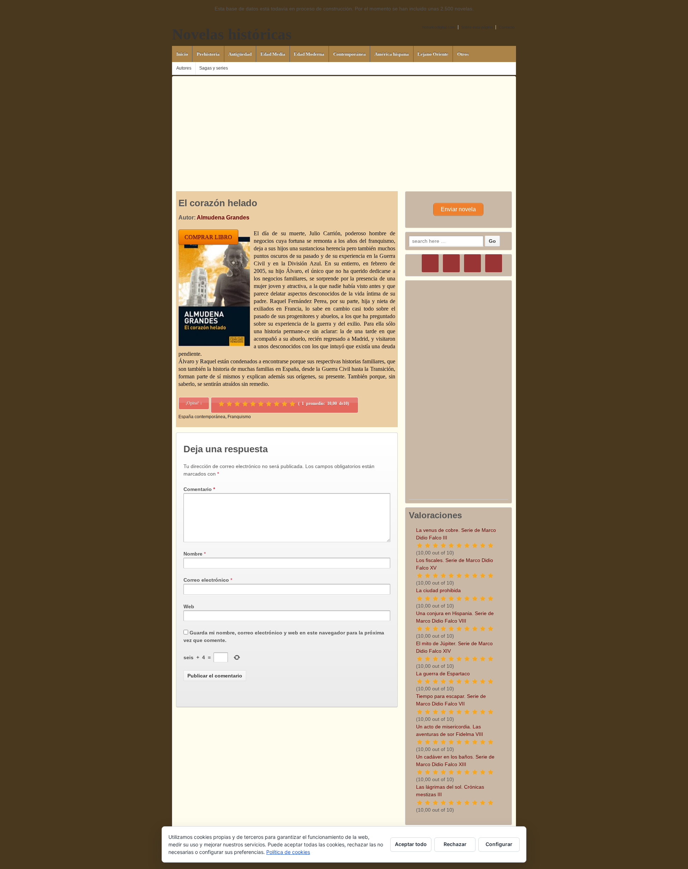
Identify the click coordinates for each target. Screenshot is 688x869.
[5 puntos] (253, 404)
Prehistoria (208, 54)
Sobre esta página (477, 27)
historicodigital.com (438, 27)
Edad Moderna (309, 54)
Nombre (192, 554)
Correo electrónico (206, 580)
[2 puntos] (229, 404)
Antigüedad (240, 54)
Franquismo (239, 416)
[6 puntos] (260, 404)
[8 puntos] (276, 404)
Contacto (507, 27)
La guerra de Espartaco (443, 673)
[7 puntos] (268, 404)
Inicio (182, 54)
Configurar (499, 844)
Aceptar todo (411, 844)
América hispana (391, 54)
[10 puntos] (292, 404)
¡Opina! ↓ (194, 403)
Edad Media (273, 54)
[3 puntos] (237, 404)
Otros (463, 54)
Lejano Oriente (432, 54)
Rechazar (455, 844)
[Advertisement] (344, 126)
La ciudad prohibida (438, 590)
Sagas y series (213, 68)
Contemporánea (349, 54)
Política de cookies (288, 852)
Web (188, 606)
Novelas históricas (232, 34)
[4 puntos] (245, 404)
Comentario (199, 489)
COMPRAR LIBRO (208, 237)
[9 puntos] (284, 404)
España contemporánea (201, 416)
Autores (183, 68)
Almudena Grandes (223, 217)
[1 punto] (221, 404)
